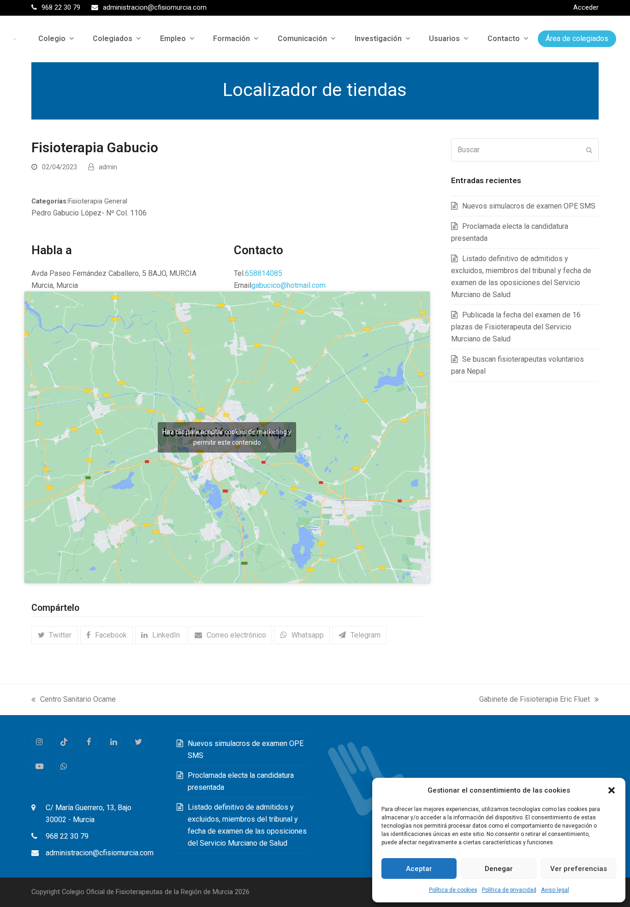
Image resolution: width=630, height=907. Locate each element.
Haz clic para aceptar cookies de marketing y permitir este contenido (226, 437)
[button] (611, 790)
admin (108, 167)
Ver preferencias (578, 869)
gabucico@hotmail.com (288, 285)
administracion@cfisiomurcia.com (100, 852)
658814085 (263, 273)
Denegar (499, 869)
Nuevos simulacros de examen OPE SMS (528, 206)
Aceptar (419, 869)
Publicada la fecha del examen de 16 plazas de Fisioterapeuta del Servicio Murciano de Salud (516, 326)
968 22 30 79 (67, 836)
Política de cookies (453, 890)
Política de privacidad (509, 890)
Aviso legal (555, 890)
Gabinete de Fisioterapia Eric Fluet (534, 700)
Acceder (586, 7)
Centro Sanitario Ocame (73, 700)
